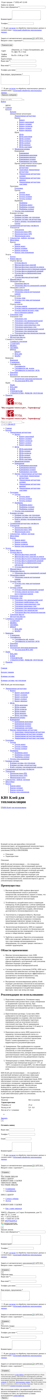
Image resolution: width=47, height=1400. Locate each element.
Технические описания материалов (28, 379)
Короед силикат (25, 128)
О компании (15, 362)
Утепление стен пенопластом (26, 331)
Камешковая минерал (27, 157)
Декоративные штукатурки (25, 116)
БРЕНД (17, 352)
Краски (17, 244)
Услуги (13, 257)
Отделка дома (20, 298)
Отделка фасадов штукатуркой (26, 277)
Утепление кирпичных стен (25, 327)
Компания (14, 360)
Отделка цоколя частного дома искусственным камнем (27, 311)
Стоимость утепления (18, 341)
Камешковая (24, 153)
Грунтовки (19, 188)
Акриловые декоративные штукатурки (30, 732)
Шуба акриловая (25, 137)
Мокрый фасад (16, 279)
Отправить (5, 1172)
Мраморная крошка (22, 149)
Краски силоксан (21, 250)
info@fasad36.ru (11, 1221)
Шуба (21, 134)
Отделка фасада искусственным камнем (30, 269)
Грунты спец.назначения (24, 211)
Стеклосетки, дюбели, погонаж (22, 238)
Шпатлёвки (14, 240)
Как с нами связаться (13, 1208)
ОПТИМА (14, 348)
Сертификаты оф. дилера (24, 368)
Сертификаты (20, 366)
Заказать (4, 1118)
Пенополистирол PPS (23, 232)
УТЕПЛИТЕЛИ (16, 391)
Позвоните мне (7, 45)
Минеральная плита (22, 236)
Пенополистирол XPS (23, 234)
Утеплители (19, 230)
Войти (3, 102)
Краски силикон (21, 248)
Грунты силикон (25, 197)
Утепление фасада (17, 335)
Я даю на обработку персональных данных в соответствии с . (23, 30)
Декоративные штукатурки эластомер (29, 738)
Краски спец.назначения (24, 252)
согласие (12, 28)
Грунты (22, 192)
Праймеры (23, 203)
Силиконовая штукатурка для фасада (24, 225)
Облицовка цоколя (22, 290)
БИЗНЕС (13, 346)
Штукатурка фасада (17, 337)
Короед (22, 120)
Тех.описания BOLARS (24, 381)
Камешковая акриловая (28, 155)
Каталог (13, 112)
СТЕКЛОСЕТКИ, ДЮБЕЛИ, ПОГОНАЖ (26, 393)
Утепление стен (21, 319)
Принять (5, 1398)
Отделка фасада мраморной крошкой (29, 271)
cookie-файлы (19, 1375)
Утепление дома (16, 314)
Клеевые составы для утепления (27, 217)
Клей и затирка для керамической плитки (26, 767)
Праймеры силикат (26, 209)
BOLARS (18, 354)
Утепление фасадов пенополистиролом (30, 333)
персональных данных (23, 1382)
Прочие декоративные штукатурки (28, 167)
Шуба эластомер (25, 147)
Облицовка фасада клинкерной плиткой (30, 286)
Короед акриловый (26, 122)
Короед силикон (25, 124)
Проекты (8, 395)
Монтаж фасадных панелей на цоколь (29, 267)
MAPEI (17, 356)
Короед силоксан (25, 126)
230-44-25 (8, 424)
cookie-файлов (18, 1396)
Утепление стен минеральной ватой (29, 321)
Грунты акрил (24, 194)
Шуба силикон (25, 139)
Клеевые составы (21, 215)
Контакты (14, 374)
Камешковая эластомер (28, 161)
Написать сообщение (9, 95)
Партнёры (14, 372)
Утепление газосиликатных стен (27, 325)
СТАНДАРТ (15, 343)
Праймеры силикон (26, 207)
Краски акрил (20, 246)
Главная (8, 108)
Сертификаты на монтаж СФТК (27, 370)
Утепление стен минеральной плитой (29, 329)
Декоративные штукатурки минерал (29, 736)
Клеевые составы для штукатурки (28, 219)
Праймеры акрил (25, 205)
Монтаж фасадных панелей (25, 265)
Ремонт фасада (15, 259)
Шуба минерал (25, 145)
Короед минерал (25, 130)
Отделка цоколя (21, 306)
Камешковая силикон (27, 159)
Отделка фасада (21, 263)
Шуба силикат (24, 143)
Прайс (12, 385)
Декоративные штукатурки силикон (29, 734)
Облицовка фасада (22, 283)
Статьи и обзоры (11, 1199)
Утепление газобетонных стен (26, 323)
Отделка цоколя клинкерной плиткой (29, 308)
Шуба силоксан (25, 141)
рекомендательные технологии (20, 1386)
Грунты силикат (25, 199)
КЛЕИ (12, 389)
